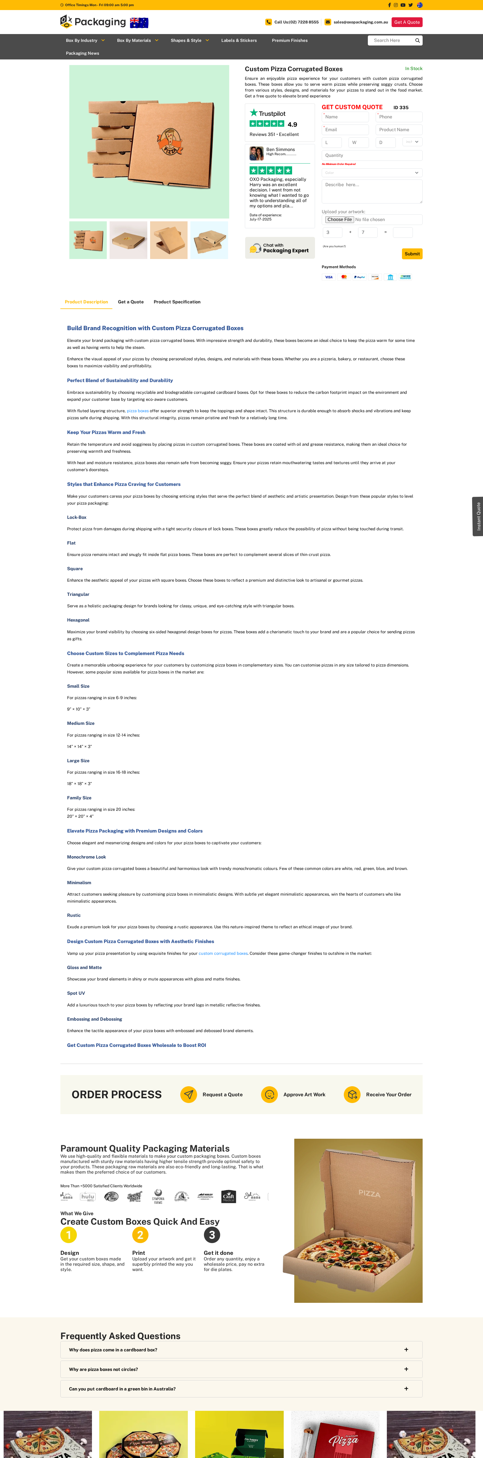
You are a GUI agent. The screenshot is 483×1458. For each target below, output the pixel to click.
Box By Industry (81, 40)
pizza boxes (138, 410)
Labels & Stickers (239, 40)
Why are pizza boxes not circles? (103, 1369)
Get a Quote (131, 301)
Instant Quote (479, 516)
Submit (412, 253)
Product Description (86, 301)
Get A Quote (407, 22)
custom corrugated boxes (223, 953)
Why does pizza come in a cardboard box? (113, 1350)
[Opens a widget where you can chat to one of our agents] (462, 1448)
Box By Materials (134, 40)
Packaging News (82, 53)
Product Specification (177, 301)
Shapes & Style (186, 40)
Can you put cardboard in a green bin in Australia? (122, 1389)
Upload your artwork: (343, 211)
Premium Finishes (290, 40)
